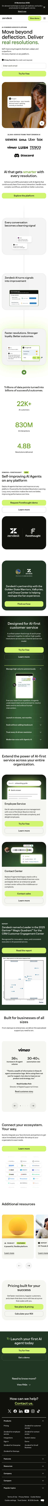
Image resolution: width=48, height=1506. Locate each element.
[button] (22, 669)
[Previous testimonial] (15, 1106)
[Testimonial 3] (25, 1105)
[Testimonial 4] (27, 1105)
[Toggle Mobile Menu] (44, 18)
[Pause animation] (41, 123)
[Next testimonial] (33, 1106)
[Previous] (19, 1265)
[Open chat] (42, 1500)
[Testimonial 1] (20, 1105)
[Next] (28, 1265)
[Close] (44, 7)
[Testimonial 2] (22, 1105)
